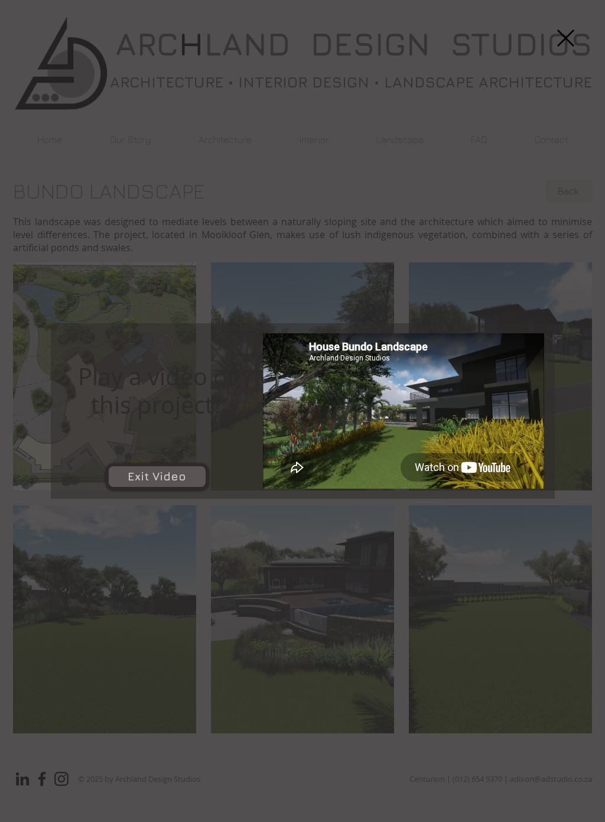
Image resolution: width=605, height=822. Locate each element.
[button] (565, 38)
